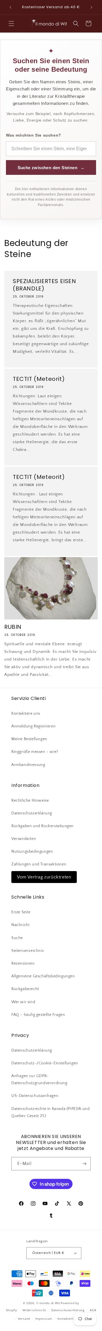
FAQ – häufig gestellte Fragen (38, 1014)
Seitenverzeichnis (27, 950)
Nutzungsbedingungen (32, 851)
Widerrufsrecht (34, 1310)
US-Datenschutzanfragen (34, 1096)
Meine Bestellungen (29, 739)
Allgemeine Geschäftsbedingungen (43, 976)
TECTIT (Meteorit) (39, 379)
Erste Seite (21, 912)
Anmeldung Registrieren (33, 726)
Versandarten (23, 839)
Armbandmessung (28, 765)
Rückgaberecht (25, 989)
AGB (93, 1310)
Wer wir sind (23, 1002)
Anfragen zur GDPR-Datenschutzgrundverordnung (39, 1079)
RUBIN (13, 627)
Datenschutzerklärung (31, 813)
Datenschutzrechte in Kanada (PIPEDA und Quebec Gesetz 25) (50, 1112)
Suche (17, 938)
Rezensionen (23, 963)
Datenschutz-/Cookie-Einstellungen (44, 1063)
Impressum (43, 1319)
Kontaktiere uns (25, 713)
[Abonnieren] (84, 1163)
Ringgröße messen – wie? (34, 752)
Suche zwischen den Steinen (51, 167)
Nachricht (20, 925)
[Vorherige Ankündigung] (10, 7)
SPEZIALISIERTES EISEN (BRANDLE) (44, 284)
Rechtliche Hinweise (30, 800)
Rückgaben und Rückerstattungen (42, 826)
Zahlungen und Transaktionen (38, 864)
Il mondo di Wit (48, 1303)
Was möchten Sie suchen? (33, 135)
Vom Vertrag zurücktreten (44, 877)
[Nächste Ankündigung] (91, 7)
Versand (24, 1319)
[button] (11, 23)
